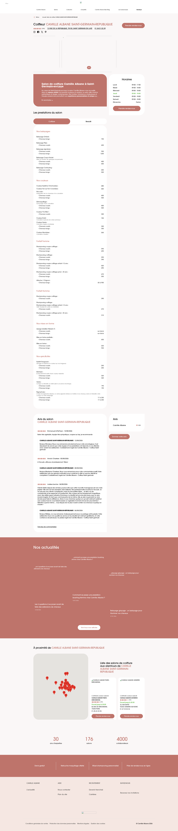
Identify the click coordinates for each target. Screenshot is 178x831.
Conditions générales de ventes (37, 823)
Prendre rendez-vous (133, 26)
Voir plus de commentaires (46, 527)
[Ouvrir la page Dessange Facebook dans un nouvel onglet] (38, 32)
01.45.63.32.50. (97, 711)
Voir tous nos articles (89, 628)
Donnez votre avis (119, 437)
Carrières (92, 794)
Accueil (44, 17)
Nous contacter (64, 790)
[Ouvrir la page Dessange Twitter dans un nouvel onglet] (42, 32)
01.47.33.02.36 (125, 709)
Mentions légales (83, 823)
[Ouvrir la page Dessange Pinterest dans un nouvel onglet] (45, 32)
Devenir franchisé (96, 790)
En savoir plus (46, 100)
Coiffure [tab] (52, 121)
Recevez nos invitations (129, 793)
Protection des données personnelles (63, 823)
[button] (65, 681)
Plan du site (62, 794)
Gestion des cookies (98, 823)
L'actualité (31, 790)
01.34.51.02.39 (100, 28)
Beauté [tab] (88, 121)
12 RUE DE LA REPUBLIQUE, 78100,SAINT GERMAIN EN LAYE (69, 28)
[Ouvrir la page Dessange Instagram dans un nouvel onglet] (34, 32)
